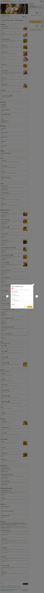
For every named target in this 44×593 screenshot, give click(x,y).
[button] (7, 297)
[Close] (33, 284)
